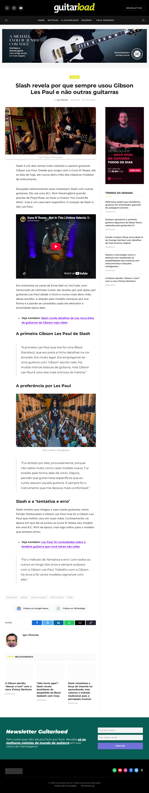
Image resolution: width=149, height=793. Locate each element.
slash (70, 597)
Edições (86, 20)
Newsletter (134, 8)
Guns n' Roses (57, 597)
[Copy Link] (8, 203)
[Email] (8, 188)
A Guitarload (69, 20)
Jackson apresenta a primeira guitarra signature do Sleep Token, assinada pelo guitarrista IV (123, 222)
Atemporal (12, 597)
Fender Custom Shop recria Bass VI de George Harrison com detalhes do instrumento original (124, 240)
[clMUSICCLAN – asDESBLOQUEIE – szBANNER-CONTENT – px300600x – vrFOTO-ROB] (124, 183)
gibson (24, 597)
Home (41, 20)
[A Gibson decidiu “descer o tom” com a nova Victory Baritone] (19, 671)
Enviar (120, 745)
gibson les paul (39, 597)
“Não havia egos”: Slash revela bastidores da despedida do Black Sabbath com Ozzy (49, 689)
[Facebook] (8, 173)
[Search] (143, 20)
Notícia (74, 77)
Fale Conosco (105, 20)
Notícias (53, 20)
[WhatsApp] (8, 196)
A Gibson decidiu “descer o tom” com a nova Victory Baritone (18, 686)
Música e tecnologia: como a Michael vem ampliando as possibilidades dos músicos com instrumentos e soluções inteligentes (122, 260)
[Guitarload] (74, 8)
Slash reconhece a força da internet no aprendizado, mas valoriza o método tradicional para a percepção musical (80, 691)
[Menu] (6, 20)
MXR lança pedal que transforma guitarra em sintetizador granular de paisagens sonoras (123, 205)
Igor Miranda (62, 100)
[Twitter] (8, 181)
